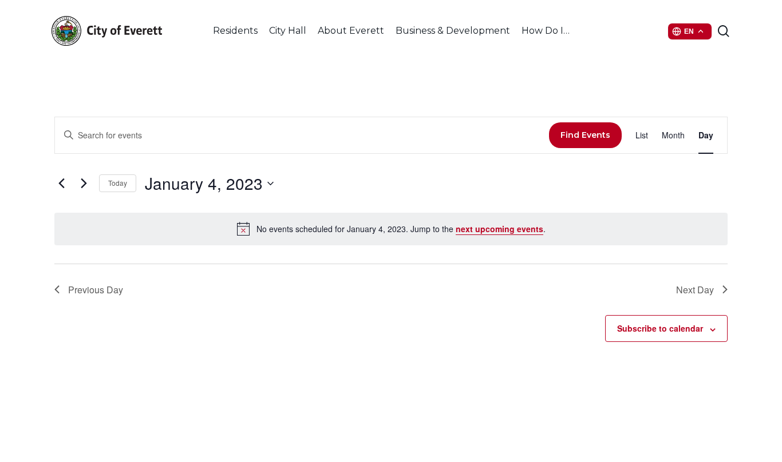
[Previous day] (61, 183)
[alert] (391, 229)
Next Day (695, 289)
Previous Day (95, 289)
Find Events (585, 135)
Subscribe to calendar (660, 328)
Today (117, 183)
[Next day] (83, 183)
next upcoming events (499, 228)
